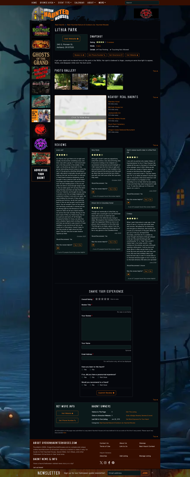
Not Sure (103, 377)
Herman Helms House (116, 119)
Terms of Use (105, 446)
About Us (123, 443)
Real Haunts (59, 25)
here (64, 432)
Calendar (79, 2)
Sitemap (142, 443)
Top (154, 71)
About (91, 2)
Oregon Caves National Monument (121, 130)
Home (34, 2)
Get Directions (115, 55)
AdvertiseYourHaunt (41, 173)
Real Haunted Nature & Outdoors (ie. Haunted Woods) (88, 25)
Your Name (86, 343)
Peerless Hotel (113, 102)
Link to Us (123, 446)
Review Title (87, 305)
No (80, 245)
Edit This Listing (131, 412)
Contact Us (104, 443)
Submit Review (105, 393)
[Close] (152, 472)
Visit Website (70, 38)
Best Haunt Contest (147, 446)
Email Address (87, 354)
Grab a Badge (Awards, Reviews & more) (139, 415)
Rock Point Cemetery (116, 124)
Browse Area (46, 2)
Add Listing (124, 456)
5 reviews (110, 42)
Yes (75, 245)
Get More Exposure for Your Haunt (137, 419)
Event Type (64, 2)
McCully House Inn (115, 107)
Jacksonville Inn (114, 113)
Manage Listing (145, 456)
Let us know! (38, 467)
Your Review (87, 316)
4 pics (98, 46)
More (101, 2)
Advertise (103, 456)
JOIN (145, 473)
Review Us (79, 55)
